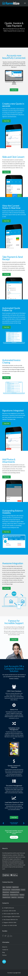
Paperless (22, 894)
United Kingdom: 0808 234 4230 (11, 916)
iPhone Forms (6, 892)
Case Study (8, 887)
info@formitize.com (9, 907)
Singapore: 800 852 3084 (9, 922)
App (4, 887)
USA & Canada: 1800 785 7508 (11, 913)
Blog (3, 952)
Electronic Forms (6, 889)
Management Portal (14, 892)
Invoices (23, 889)
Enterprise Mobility (15, 889)
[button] (14, 89)
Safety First (13, 897)
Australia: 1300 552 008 (9, 910)
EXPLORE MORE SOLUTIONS (14, 823)
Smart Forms (20, 897)
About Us (4, 947)
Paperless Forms (6, 897)
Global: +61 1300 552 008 (10, 925)
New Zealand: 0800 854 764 (10, 919)
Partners (4, 955)
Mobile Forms (6, 894)
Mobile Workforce (14, 894)
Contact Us (5, 949)
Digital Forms (15, 887)
